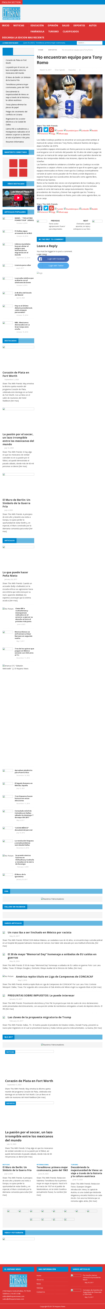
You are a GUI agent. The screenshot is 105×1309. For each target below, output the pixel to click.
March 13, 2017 (45, 70)
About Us (40, 1279)
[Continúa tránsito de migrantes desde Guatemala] (12, 1213)
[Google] (51, 130)
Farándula (37, 31)
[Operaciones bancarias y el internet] (81, 1213)
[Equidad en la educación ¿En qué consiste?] (58, 1222)
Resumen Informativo (15, 142)
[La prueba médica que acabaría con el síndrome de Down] (8, 283)
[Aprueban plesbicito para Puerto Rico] (8, 775)
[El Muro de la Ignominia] (8, 879)
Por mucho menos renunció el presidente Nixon (92, 1277)
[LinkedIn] (84, 130)
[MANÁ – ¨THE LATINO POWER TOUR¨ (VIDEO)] (8, 223)
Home (39, 1275)
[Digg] (52, 133)
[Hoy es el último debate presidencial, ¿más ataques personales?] (8, 311)
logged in (51, 251)
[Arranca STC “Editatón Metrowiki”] (17, 668)
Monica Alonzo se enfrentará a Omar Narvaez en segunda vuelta (23, 635)
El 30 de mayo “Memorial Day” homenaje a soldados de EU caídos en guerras (52, 955)
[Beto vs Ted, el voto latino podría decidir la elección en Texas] (46, 1222)
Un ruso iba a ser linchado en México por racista (39, 932)
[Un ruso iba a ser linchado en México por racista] (4, 932)
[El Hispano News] (18, 1280)
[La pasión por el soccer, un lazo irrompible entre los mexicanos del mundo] (18, 430)
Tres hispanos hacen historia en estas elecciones (24, 798)
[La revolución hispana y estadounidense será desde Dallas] (8, 846)
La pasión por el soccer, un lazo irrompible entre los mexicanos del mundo (17, 70)
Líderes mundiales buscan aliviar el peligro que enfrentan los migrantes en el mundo (22, 249)
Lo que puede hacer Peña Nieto (15, 574)
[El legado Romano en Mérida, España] (8, 788)
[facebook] (88, 2)
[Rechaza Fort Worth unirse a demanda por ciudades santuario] (35, 1213)
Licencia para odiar (23, 265)
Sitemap (40, 1288)
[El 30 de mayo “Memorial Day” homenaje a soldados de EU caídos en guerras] (4, 954)
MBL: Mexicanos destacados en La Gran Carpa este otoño (22, 325)
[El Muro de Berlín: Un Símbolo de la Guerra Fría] (18, 495)
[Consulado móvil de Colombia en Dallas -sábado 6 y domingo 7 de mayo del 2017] (8, 816)
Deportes (79, 25)
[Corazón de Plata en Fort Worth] (18, 368)
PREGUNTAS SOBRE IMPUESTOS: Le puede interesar (41, 995)
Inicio (5, 25)
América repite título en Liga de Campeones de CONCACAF (54, 976)
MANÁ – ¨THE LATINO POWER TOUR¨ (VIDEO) (24, 219)
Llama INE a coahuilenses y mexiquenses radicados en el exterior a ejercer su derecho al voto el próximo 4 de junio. (24, 615)
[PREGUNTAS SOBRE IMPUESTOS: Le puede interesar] (4, 995)
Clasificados (71, 31)
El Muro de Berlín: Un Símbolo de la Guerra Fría (16, 503)
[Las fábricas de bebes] (92, 1213)
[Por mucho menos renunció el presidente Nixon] (76, 1280)
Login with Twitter (56, 265)
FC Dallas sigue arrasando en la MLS (23, 232)
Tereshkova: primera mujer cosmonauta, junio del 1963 (52, 1169)
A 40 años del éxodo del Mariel (23, 294)
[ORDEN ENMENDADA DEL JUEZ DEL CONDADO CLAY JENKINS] (58, 1213)
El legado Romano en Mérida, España (24, 784)
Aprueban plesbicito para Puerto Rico (23, 771)
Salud (65, 25)
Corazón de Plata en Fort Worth (16, 374)
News (39, 1284)
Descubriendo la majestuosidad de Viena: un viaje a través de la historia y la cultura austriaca (86, 1172)
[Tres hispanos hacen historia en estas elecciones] (8, 801)
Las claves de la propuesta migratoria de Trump (39, 1017)
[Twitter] (46, 130)
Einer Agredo (60, 70)
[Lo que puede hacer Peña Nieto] (18, 568)
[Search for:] (89, 42)
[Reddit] (94, 130)
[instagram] (103, 2)
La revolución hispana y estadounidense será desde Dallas (24, 843)
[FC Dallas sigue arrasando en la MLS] (8, 236)
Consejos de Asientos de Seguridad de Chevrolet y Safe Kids (92, 1292)
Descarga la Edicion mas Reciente (23, 37)
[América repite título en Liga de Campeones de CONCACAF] (8, 976)
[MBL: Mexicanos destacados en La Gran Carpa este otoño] (8, 327)
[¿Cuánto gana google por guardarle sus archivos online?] (35, 1222)
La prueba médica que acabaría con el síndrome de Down (24, 280)
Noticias (18, 25)
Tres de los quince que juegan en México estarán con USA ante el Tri (24, 651)
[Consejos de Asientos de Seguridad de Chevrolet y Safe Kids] (76, 1295)
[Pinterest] (98, 2)
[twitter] (93, 2)
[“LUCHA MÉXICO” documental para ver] (8, 833)
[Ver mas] (15, 401)
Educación (37, 25)
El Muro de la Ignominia (20, 875)
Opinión (53, 25)
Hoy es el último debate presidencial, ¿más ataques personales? (24, 309)
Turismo (53, 31)
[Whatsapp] (62, 133)
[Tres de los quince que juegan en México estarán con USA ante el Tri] (8, 653)
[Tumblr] (59, 130)
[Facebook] (39, 130)
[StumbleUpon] (71, 130)
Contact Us (41, 1292)
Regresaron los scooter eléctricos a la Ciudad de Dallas (16, 122)
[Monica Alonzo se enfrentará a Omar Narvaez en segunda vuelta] (8, 637)
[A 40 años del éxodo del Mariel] (8, 298)
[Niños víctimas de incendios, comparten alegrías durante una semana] (69, 1222)
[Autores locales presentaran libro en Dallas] (24, 1213)
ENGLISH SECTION (11, 2)
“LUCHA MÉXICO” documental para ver (24, 829)
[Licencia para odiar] (8, 270)
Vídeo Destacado (16, 183)
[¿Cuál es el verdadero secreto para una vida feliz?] (69, 1213)
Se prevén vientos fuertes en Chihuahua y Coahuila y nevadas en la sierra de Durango (24, 859)
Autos (93, 25)
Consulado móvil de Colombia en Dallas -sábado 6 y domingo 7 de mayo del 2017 (24, 814)
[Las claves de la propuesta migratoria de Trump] (4, 1017)
